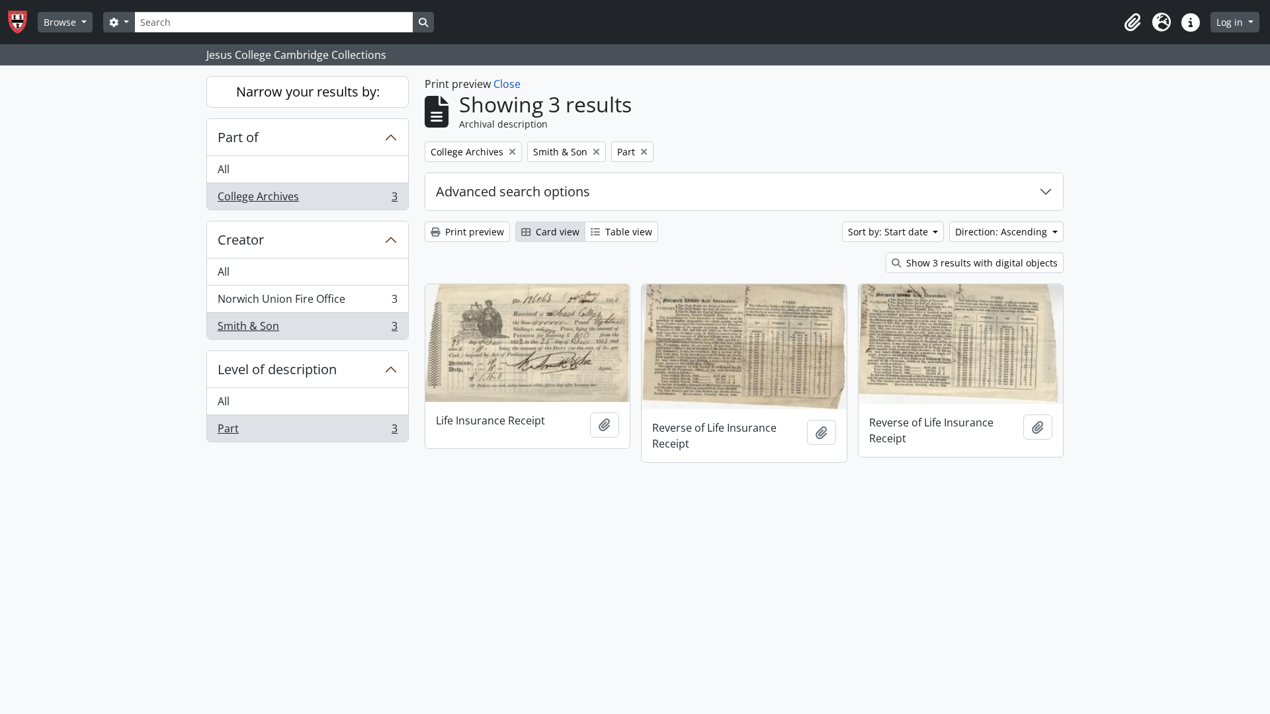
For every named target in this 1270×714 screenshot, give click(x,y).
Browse (61, 22)
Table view (627, 231)
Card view (556, 231)
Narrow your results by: (308, 91)
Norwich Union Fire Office (307, 302)
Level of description (277, 369)
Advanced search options (513, 191)
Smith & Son (307, 329)
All (224, 169)
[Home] (23, 22)
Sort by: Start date (889, 231)
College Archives (307, 199)
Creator (241, 240)
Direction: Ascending (1002, 231)
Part (307, 431)
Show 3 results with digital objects (981, 263)
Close (507, 84)
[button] (1132, 22)
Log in (1231, 22)
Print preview (473, 231)
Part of (238, 137)
